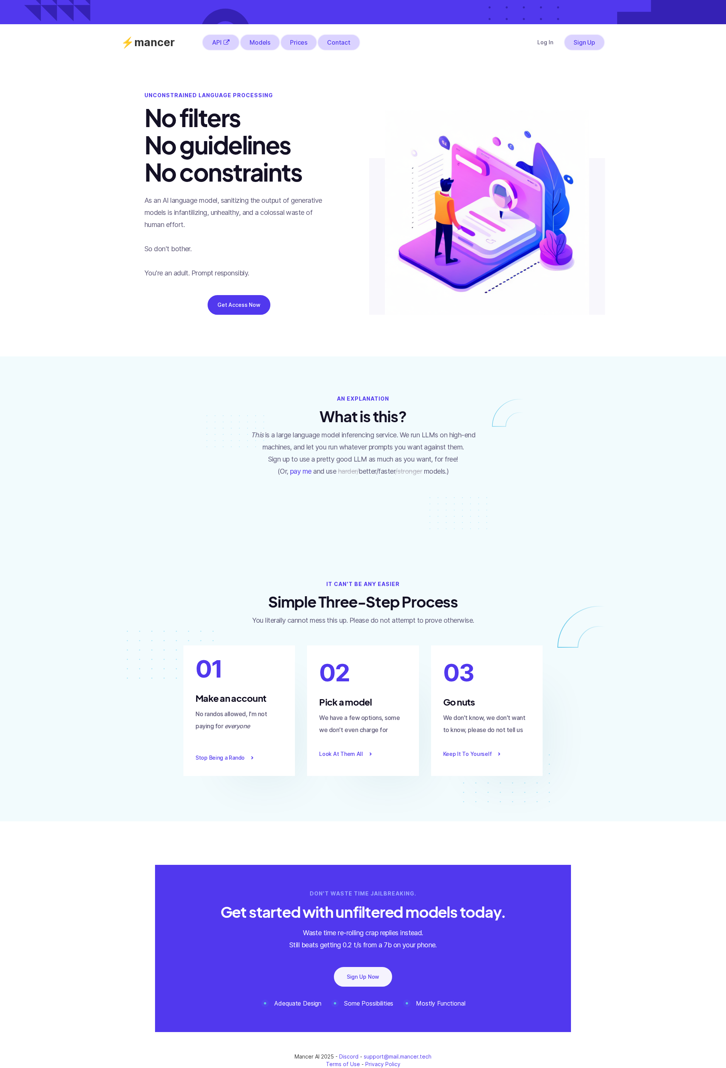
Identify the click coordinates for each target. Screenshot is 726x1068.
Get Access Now (239, 305)
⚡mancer (148, 42)
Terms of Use (343, 1064)
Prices (298, 42)
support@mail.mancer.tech (397, 1056)
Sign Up (584, 42)
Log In (545, 42)
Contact (339, 42)
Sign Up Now (363, 976)
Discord (348, 1056)
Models (260, 42)
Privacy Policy (382, 1064)
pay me (301, 471)
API (217, 42)
